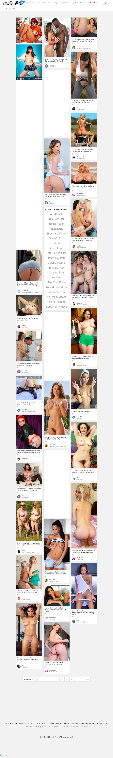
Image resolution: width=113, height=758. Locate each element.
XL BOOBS (79, 193)
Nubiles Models (53, 581)
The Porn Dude (56, 282)
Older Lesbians (26, 599)
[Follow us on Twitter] (6, 8)
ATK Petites (79, 559)
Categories (30, 3)
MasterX (24, 326)
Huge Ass (52, 619)
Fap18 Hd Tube (56, 302)
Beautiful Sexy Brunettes (29, 411)
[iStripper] (29, 62)
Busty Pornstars (81, 195)
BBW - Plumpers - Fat (28, 552)
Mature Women (80, 109)
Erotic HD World (56, 233)
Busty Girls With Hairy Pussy (57, 446)
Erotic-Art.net (55, 737)
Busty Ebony (25, 667)
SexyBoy (79, 246)
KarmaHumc (25, 290)
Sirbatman (52, 445)
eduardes (79, 303)
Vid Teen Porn (56, 292)
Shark (78, 478)
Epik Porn (56, 243)
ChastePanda (80, 157)
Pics (39, 3)
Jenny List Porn (57, 258)
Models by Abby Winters (83, 48)
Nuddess (56, 277)
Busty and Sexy (81, 365)
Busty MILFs (52, 203)
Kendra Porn (56, 272)
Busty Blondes (80, 158)
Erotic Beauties (56, 214)
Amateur (24, 460)
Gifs (44, 3)
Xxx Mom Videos (56, 297)
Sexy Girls (79, 418)
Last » (87, 679)
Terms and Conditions (32, 726)
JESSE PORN (56, 262)
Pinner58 (51, 65)
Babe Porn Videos (56, 306)
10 (62, 679)
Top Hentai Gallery (78, 3)
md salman (79, 364)
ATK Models (79, 558)
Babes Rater (56, 223)
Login (105, 3)
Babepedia (56, 228)
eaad (77, 47)
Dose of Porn (56, 248)
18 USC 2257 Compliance (50, 726)
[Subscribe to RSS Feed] (10, 8)
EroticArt (79, 417)
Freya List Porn (56, 267)
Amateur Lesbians (81, 305)
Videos (50, 3)
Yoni (23, 665)
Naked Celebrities (56, 287)
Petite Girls (25, 372)
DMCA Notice (65, 726)
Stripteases (85, 726)
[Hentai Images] (29, 30)
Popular (57, 3)
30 (72, 679)
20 (67, 679)
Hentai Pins (75, 726)
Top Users (65, 3)
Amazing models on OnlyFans (30, 292)
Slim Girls (24, 327)
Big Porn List (56, 219)
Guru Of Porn (56, 238)
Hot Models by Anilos (82, 622)
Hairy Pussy (79, 479)
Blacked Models (53, 67)
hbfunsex (79, 108)
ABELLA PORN (56, 253)
